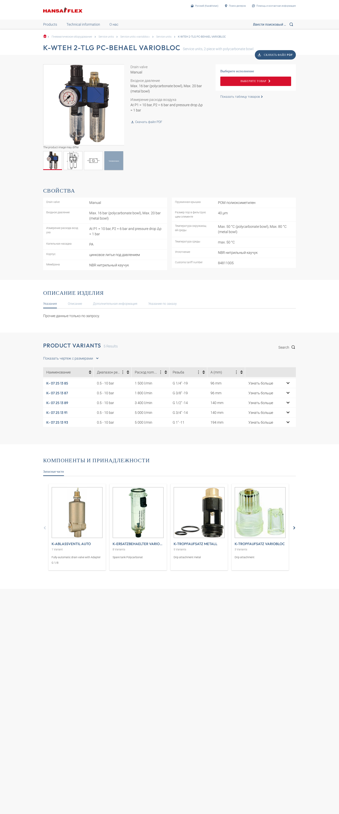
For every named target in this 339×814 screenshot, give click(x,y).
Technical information (83, 24)
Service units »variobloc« (135, 36)
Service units (106, 36)
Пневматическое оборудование (72, 36)
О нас (113, 24)
